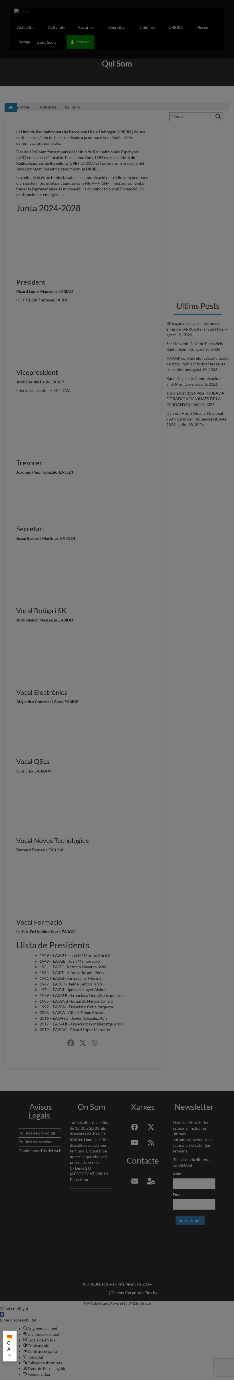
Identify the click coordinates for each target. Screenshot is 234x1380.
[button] (2, 1314)
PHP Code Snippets (96, 1303)
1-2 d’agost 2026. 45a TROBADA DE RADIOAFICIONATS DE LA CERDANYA (195, 399)
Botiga (24, 41)
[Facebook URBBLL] (70, 1042)
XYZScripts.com (140, 1303)
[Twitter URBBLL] (82, 1042)
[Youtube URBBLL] (134, 1142)
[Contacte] (134, 1181)
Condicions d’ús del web (40, 1150)
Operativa (116, 27)
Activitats (56, 27)
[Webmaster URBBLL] (151, 1181)
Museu (202, 27)
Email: (178, 1194)
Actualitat (26, 27)
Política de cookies (35, 1141)
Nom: (178, 1173)
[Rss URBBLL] (151, 1142)
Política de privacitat (37, 1132)
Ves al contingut (14, 1308)
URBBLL (176, 27)
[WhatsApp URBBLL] (94, 1042)
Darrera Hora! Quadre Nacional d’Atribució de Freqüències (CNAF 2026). (196, 419)
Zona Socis (46, 42)
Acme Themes (170, 1292)
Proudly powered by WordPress (79, 1292)
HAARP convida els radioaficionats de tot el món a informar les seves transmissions (197, 364)
